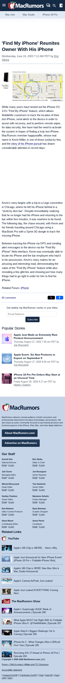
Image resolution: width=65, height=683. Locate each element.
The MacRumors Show (26, 601)
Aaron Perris (38, 521)
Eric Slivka (37, 459)
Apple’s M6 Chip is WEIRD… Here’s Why (35, 548)
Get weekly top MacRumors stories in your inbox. (32, 307)
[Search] (55, 6)
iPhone (25, 287)
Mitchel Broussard (10, 484)
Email (4, 465)
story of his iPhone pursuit (26, 143)
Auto (57, 675)
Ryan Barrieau (39, 508)
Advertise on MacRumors (21, 442)
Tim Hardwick (39, 484)
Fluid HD (49, 675)
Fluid (41, 675)
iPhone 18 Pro (50, 14)
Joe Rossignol (21, 345)
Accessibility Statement (12, 670)
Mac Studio (29, 14)
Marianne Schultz (40, 496)
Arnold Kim (7, 459)
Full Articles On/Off (28, 675)
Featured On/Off (10, 675)
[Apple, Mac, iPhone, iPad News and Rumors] (26, 9)
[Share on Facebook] (59, 297)
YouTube (13, 538)
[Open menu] (4, 5)
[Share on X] (51, 297)
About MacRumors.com (20, 432)
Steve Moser (7, 521)
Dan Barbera (8, 508)
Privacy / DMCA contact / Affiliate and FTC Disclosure (25, 664)
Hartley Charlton (22, 385)
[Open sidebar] (61, 6)
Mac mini (10, 14)
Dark (10, 678)
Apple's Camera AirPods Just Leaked (33, 580)
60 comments (9, 297)
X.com (11, 465)
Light (4, 678)
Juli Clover (7, 471)
